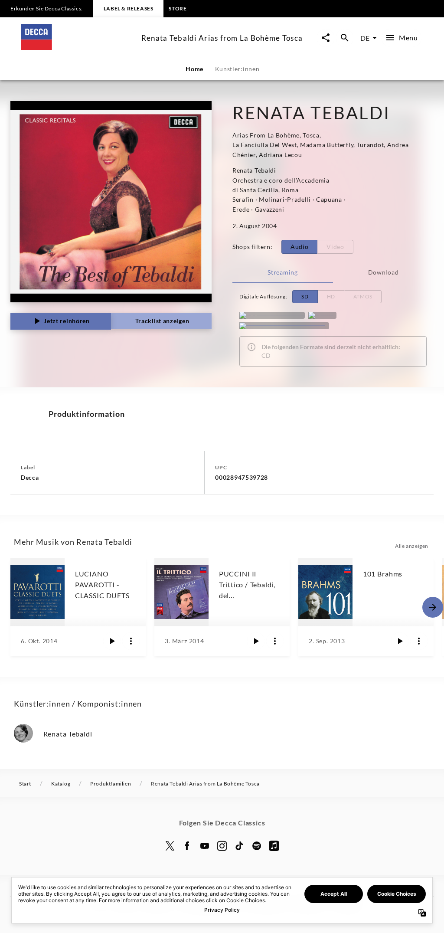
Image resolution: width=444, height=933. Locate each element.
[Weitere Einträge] (432, 607)
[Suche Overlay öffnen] (344, 38)
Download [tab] (383, 272)
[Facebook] (187, 845)
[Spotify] (322, 315)
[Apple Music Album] (272, 315)
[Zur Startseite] (77, 47)
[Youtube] (204, 845)
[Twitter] (170, 845)
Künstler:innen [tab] (237, 68)
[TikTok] (239, 845)
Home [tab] (194, 68)
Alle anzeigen (411, 546)
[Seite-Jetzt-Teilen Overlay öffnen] (325, 38)
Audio (300, 246)
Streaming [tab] (282, 272)
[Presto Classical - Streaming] (284, 325)
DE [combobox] (364, 38)
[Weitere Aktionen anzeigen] (131, 641)
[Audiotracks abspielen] (112, 641)
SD (304, 296)
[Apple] (274, 845)
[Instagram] (222, 845)
